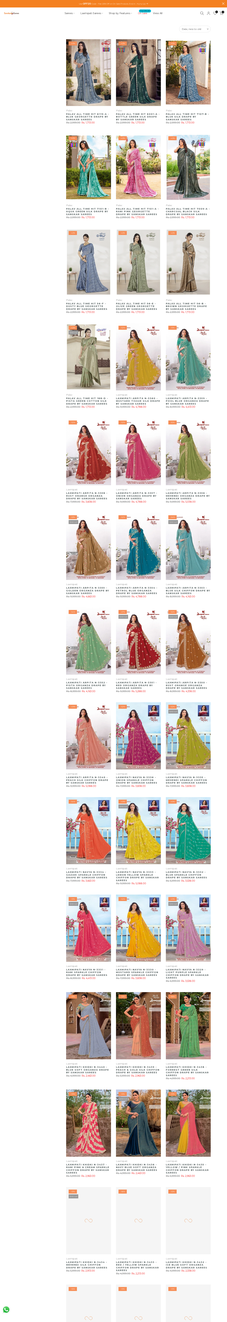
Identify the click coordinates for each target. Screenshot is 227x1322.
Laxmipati (121, 394)
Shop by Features (119, 13)
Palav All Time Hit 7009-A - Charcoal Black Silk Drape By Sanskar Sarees (188, 211)
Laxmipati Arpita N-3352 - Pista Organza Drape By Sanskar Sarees (87, 685)
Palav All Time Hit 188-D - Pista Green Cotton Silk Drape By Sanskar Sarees (87, 401)
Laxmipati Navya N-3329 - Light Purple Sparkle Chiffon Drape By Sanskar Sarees (187, 973)
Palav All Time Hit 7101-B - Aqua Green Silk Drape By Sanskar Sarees (87, 211)
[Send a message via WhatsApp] (6, 1309)
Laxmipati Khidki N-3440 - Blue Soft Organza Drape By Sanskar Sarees (87, 1070)
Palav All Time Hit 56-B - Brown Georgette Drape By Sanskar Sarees (186, 306)
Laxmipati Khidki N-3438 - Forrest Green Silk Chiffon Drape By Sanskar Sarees (187, 1071)
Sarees (69, 13)
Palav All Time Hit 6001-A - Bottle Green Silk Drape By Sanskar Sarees (138, 117)
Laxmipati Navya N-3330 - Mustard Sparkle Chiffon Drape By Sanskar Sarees (137, 972)
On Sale (144, 13)
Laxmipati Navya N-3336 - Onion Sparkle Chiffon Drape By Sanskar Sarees (136, 780)
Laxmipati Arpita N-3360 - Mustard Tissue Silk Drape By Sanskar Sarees (138, 401)
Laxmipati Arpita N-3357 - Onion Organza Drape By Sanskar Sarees (136, 496)
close (3, 3)
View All (157, 13)
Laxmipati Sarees (90, 13)
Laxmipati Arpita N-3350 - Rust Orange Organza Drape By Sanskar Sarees (186, 685)
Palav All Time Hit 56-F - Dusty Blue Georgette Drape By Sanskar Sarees (87, 306)
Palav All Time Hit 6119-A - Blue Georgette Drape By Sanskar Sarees (87, 117)
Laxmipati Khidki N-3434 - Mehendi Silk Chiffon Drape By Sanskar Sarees (87, 1265)
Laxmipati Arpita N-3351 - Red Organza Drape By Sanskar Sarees (136, 685)
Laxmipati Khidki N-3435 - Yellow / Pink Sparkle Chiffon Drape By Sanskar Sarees (187, 1168)
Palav (69, 110)
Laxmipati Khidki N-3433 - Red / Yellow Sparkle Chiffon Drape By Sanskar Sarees (137, 1266)
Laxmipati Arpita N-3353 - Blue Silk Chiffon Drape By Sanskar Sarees (188, 590)
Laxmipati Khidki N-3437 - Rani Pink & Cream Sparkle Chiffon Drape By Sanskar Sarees (87, 1168)
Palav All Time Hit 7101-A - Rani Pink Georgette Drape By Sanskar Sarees (137, 211)
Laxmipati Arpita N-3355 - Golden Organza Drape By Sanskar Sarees (87, 590)
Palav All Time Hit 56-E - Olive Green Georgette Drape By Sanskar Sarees (136, 306)
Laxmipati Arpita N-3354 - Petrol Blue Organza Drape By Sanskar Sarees (137, 590)
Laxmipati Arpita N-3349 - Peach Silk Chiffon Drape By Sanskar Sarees (87, 780)
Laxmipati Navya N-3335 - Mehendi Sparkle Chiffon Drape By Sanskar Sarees (186, 780)
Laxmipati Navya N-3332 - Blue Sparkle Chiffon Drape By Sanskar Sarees (186, 875)
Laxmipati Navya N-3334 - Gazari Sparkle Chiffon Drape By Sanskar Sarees (87, 875)
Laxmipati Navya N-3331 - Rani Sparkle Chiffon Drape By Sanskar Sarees (87, 972)
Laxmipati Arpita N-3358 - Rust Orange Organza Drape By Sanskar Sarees (87, 496)
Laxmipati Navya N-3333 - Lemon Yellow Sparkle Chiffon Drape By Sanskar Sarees (137, 876)
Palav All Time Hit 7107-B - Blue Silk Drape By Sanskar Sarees (187, 117)
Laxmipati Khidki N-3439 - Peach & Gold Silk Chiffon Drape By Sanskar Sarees (138, 1070)
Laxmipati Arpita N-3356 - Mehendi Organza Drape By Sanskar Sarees (188, 496)
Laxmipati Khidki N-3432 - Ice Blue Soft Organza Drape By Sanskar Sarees (186, 1265)
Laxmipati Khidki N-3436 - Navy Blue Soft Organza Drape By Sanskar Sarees (136, 1167)
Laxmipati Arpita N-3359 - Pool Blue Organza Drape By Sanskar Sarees (187, 401)
